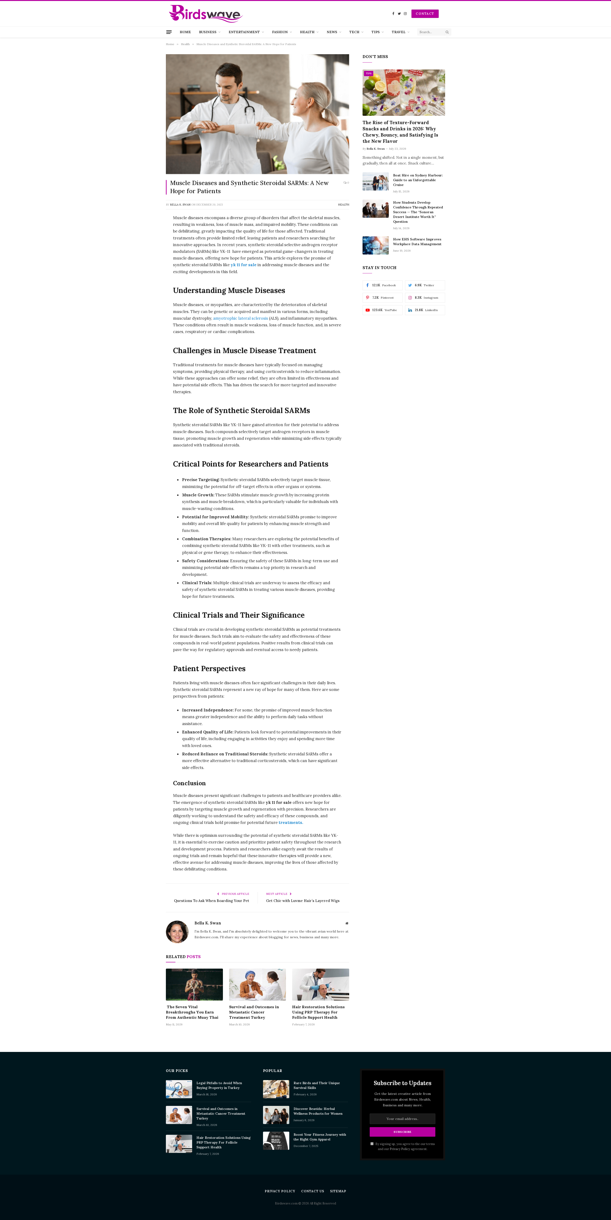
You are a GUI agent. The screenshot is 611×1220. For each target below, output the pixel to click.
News (332, 32)
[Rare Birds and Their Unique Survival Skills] (276, 1089)
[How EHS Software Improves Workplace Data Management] (376, 245)
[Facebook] (149, 230)
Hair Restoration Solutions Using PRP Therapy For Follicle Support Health (318, 1012)
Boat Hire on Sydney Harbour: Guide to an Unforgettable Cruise (418, 180)
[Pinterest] (149, 266)
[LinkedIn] (149, 254)
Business (207, 32)
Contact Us (312, 1191)
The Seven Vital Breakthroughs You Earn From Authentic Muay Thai (192, 1012)
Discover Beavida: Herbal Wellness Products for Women (318, 1111)
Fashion (280, 32)
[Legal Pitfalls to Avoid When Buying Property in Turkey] (179, 1089)
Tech (354, 32)
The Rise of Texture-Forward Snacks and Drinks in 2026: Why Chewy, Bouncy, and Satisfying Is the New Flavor (400, 132)
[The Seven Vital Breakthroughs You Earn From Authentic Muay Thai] (194, 985)
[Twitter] (149, 242)
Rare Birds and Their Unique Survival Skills (317, 1085)
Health (307, 32)
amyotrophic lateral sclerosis (240, 318)
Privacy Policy (400, 1149)
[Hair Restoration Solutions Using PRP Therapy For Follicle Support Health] (320, 985)
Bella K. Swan (180, 204)
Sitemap (338, 1191)
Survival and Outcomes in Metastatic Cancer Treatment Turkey (254, 1012)
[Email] (149, 315)
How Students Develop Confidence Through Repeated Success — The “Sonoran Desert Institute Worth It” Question (418, 212)
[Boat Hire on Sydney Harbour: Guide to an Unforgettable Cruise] (376, 181)
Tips (376, 32)
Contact (425, 14)
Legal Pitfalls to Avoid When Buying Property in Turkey (219, 1085)
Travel (399, 32)
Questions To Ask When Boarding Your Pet (211, 900)
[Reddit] (149, 291)
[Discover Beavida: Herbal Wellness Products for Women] (276, 1115)
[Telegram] (149, 303)
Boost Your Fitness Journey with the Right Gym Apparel (320, 1136)
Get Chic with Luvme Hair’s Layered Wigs (303, 900)
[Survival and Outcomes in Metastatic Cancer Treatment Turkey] (257, 985)
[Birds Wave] (206, 13)
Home (185, 32)
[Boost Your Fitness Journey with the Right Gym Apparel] (276, 1141)
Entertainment (244, 32)
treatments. (290, 822)
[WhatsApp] (149, 279)
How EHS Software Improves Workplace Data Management (417, 241)
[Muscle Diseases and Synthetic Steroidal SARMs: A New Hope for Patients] (257, 114)
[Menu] (169, 32)
